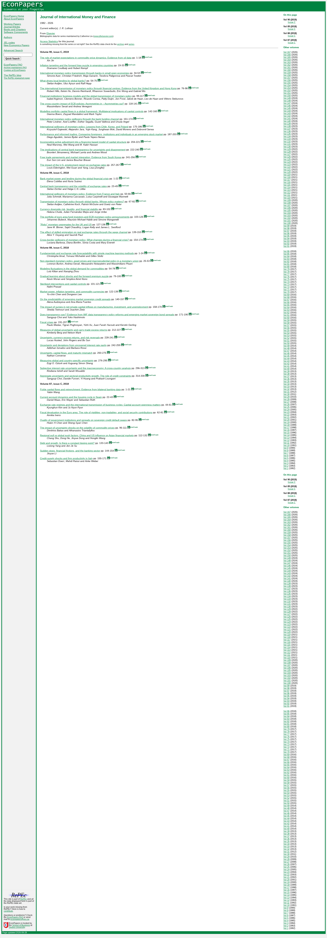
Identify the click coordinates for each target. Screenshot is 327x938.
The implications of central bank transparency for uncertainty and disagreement (83, 149)
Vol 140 (287, 121)
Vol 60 (286, 317)
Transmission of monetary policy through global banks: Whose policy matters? (82, 201)
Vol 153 (287, 88)
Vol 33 (286, 386)
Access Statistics (49, 41)
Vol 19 (286, 422)
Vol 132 (287, 141)
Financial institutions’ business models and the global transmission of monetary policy (86, 96)
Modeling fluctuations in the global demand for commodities (72, 268)
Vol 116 (287, 182)
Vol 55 (286, 330)
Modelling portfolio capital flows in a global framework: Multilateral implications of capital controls (91, 111)
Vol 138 (287, 126)
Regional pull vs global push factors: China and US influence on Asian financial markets (87, 435)
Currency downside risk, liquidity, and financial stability (69, 209)
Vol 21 (286, 417)
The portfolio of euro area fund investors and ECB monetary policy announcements (84, 216)
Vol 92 (286, 243)
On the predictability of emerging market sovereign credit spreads (75, 299)
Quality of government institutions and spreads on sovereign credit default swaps (83, 420)
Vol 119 (287, 174)
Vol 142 (287, 116)
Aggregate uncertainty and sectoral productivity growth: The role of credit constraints (85, 375)
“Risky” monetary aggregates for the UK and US (66, 224)
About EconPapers (14, 18)
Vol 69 (286, 294)
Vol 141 (287, 118)
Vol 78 (286, 271)
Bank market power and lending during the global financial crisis (74, 178)
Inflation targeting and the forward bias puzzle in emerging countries (76, 65)
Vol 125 (287, 159)
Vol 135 (287, 134)
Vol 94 (286, 238)
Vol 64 (286, 307)
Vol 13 (286, 437)
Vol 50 (286, 343)
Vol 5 (285, 458)
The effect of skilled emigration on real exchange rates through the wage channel (83, 232)
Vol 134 (287, 136)
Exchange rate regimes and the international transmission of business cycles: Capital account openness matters (100, 404)
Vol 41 (286, 366)
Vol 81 (286, 264)
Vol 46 (286, 353)
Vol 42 (286, 363)
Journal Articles (12, 26)
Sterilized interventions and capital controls (63, 284)
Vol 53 (286, 335)
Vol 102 (287, 218)
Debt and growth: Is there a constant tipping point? (67, 443)
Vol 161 (287, 67)
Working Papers (12, 24)
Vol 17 (286, 427)
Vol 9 (285, 448)
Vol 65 (286, 305)
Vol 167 (287, 52)
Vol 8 (285, 450)
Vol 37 (286, 376)
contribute (8, 911)
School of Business (21, 925)
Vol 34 (286, 384)
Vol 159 (287, 72)
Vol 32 (286, 389)
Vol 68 (286, 297)
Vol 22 (286, 414)
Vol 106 (287, 208)
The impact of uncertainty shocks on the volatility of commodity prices (77, 427)
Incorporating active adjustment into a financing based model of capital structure (83, 142)
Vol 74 (286, 282)
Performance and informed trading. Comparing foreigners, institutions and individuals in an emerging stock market (101, 134)
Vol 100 (287, 223)
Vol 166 (287, 54)
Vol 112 (287, 192)
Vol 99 (286, 226)
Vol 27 (286, 402)
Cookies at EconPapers (15, 70)
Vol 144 (287, 111)
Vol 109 (287, 200)
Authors (8, 37)
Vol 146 (287, 106)
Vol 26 (286, 404)
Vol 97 (286, 231)
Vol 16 (286, 430)
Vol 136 (287, 131)
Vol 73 (286, 284)
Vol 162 (287, 65)
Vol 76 (286, 277)
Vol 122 (287, 167)
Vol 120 (287, 172)
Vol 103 (287, 215)
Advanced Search (13, 50)
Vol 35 (286, 381)
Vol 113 (287, 190)
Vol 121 (287, 169)
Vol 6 (285, 455)
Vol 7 (285, 453)
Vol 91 (286, 246)
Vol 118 (287, 177)
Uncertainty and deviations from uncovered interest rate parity (73, 345)
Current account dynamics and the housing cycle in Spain (71, 397)
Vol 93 (286, 241)
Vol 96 (286, 233)
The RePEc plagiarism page (17, 78)
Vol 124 (287, 162)
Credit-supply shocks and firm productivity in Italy (66, 458)
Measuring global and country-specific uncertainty (67, 360)
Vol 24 (286, 409)
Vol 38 (286, 374)
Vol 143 (287, 113)
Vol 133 (287, 139)
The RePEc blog (12, 75)
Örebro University (17, 927)
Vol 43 (286, 361)
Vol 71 (286, 289)
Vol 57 (286, 325)
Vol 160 (287, 70)
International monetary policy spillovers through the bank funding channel (79, 119)
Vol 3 (285, 463)
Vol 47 (286, 351)
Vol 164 (287, 60)
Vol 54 (286, 333)
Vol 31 (286, 391)
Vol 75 (286, 279)
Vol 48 (286, 348)
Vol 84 (286, 256)
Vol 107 (287, 205)
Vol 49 (286, 345)
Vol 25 (286, 407)
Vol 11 (286, 443)
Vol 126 (287, 157)
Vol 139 (287, 123)
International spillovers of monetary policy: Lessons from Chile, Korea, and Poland (84, 126)
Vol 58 (286, 323)
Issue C (291, 22)
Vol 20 (286, 420)
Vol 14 (286, 435)
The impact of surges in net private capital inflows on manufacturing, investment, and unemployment (94, 307)
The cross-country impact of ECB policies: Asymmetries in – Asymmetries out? (82, 103)
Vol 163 (287, 62)
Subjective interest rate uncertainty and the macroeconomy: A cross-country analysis (85, 368)
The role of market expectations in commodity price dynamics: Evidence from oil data (85, 57)
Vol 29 (286, 397)
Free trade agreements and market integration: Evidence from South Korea (80, 157)
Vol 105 (287, 210)
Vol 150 (287, 95)
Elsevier (50, 33)
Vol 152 (287, 90)
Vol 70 (286, 292)
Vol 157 (287, 77)
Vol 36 (286, 379)
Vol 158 (287, 75)
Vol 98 (286, 228)
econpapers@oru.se (19, 919)
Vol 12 (286, 440)
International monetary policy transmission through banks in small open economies (84, 73)
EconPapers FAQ (13, 64)
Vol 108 (287, 203)
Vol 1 (285, 468)
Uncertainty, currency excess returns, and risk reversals (70, 337)
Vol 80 (286, 266)
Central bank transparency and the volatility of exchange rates (73, 186)
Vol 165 (287, 57)
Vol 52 (286, 338)
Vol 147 (287, 103)
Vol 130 (287, 146)
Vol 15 (286, 432)
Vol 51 (286, 340)
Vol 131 (287, 144)
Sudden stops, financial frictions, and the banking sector (70, 450)
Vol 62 (286, 312)
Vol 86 (286, 251)
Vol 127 (287, 154)
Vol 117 (287, 180)
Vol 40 (286, 368)
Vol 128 (287, 151)
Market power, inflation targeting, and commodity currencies (72, 291)
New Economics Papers (16, 45)
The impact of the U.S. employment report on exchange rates (73, 165)
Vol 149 (287, 98)
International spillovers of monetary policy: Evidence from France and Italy (80, 194)
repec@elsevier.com (103, 36)
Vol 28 (286, 399)
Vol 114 (287, 187)
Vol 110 (287, 197)
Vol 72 (286, 287)
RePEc (23, 899)
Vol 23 (286, 412)
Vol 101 (287, 220)
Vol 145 (287, 108)
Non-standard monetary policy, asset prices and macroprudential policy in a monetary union (89, 261)
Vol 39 (286, 371)
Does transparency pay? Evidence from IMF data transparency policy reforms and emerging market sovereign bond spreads (107, 314)
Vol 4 (285, 460)
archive (120, 44)
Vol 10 (286, 445)
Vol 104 (287, 213)
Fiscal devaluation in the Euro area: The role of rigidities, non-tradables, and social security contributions (96, 412)
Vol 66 (286, 302)
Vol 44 (286, 358)
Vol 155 (287, 83)
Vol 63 (286, 310)
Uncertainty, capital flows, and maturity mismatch (66, 352)
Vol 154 (287, 85)
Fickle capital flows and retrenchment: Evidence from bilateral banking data (80, 389)
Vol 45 (286, 356)
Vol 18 (286, 425)
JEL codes (9, 42)
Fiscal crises (46, 322)
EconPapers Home (14, 16)
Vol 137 (287, 128)
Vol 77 (286, 274)
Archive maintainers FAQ (15, 68)
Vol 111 (286, 195)
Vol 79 (286, 269)
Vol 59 (286, 320)
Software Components (16, 32)
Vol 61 (286, 315)
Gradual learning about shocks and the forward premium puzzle (74, 276)
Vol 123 (287, 164)
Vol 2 (285, 465)
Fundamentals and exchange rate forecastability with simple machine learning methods (87, 253)
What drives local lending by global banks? (63, 80)
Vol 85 (286, 254)
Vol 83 (286, 259)
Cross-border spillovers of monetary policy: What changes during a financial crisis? (84, 239)
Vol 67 (286, 300)
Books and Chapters (15, 29)
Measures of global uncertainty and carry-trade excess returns (73, 329)
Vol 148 (287, 100)
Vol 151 (287, 93)
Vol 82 (286, 261)
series (131, 44)
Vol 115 (287, 185)
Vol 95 (286, 236)
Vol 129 (287, 149)
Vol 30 (286, 394)
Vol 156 (287, 80)
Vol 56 (286, 328)
